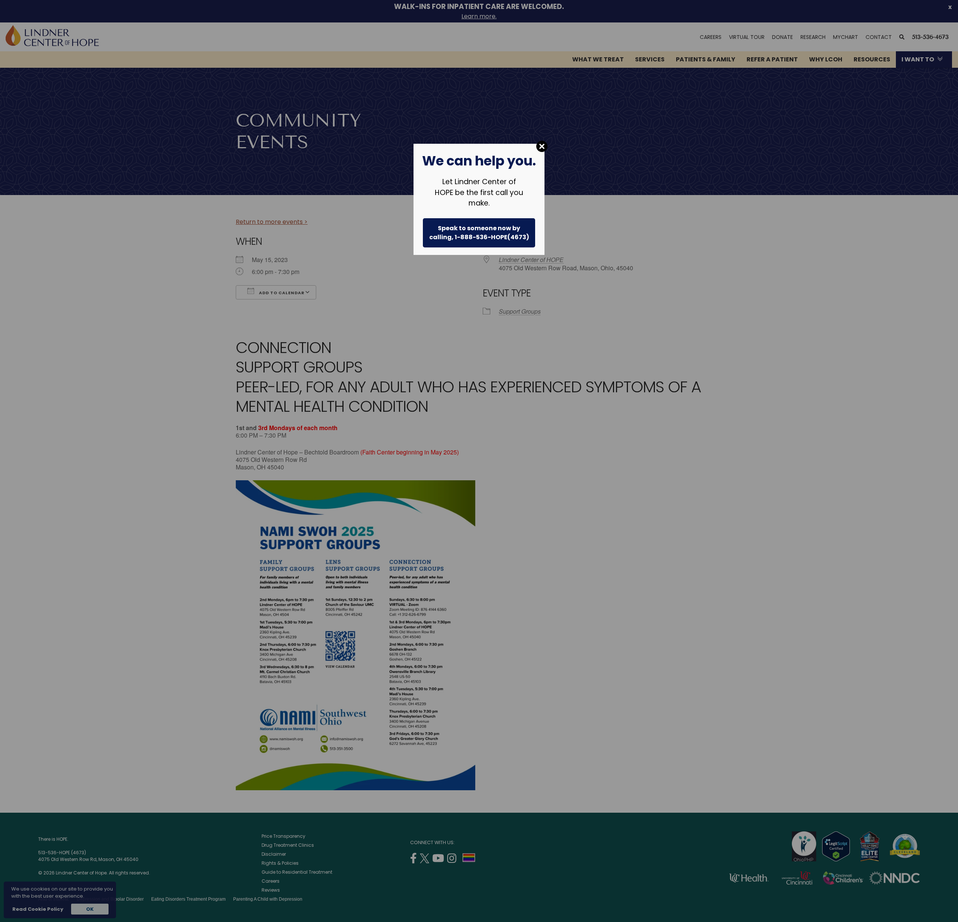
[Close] (541, 146)
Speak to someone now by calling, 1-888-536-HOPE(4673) (479, 232)
